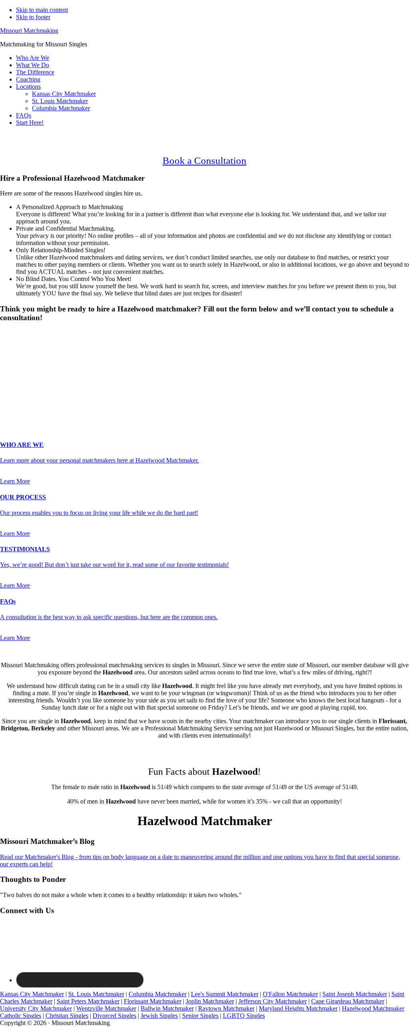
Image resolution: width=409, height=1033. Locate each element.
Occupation (17, 396)
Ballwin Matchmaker (167, 1008)
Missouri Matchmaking (29, 30)
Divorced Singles (114, 1015)
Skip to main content (42, 9)
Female (39, 347)
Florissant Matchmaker (152, 1001)
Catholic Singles (20, 1015)
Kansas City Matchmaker (32, 994)
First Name (16, 362)
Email (10, 379)
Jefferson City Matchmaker (272, 1001)
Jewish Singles (159, 1015)
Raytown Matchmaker (226, 1008)
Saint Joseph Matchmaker (354, 994)
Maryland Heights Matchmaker (298, 1008)
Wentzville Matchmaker (106, 1008)
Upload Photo (17, 412)
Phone (10, 387)
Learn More (15, 481)
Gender (12, 333)
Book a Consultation (204, 160)
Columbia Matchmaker (158, 994)
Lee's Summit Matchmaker (224, 994)
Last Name (16, 370)
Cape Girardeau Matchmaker (347, 1001)
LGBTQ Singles (244, 1015)
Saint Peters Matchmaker (88, 1001)
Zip (7, 404)
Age (8, 354)
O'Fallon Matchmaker (290, 994)
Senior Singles (200, 1015)
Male (14, 347)
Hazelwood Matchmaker (373, 1008)
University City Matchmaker (36, 1008)
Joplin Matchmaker (210, 1001)
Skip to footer (33, 17)
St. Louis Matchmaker (96, 994)
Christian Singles (67, 1015)
